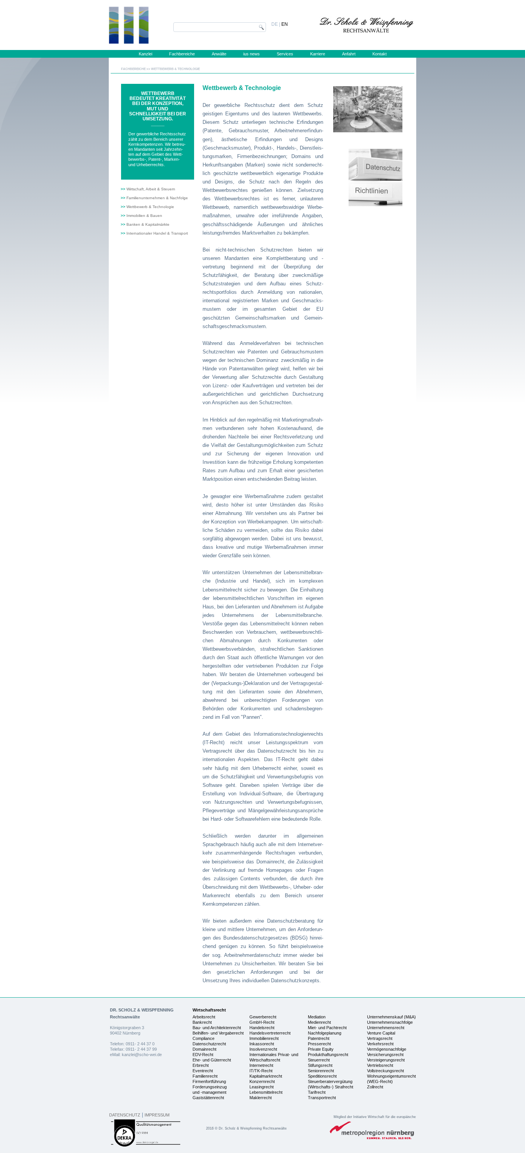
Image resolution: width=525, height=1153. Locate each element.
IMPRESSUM (157, 1115)
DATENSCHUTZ (124, 1115)
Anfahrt (349, 54)
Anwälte (219, 54)
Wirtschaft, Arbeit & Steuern (150, 189)
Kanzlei (145, 54)
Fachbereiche (182, 54)
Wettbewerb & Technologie (150, 207)
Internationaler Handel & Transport (157, 233)
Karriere (317, 54)
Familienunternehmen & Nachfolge (157, 198)
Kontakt (379, 54)
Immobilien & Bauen (144, 215)
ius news (251, 54)
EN (284, 24)
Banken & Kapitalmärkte (147, 224)
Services (285, 54)
